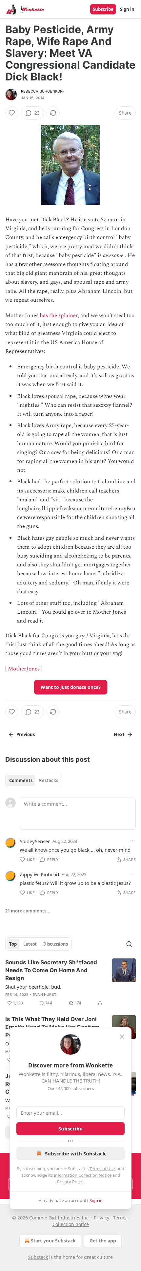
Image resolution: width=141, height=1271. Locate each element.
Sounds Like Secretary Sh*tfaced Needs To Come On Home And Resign (51, 970)
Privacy (101, 1218)
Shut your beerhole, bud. (33, 986)
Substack (38, 1257)
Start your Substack (53, 1241)
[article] (70, 982)
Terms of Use (102, 1169)
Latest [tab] (30, 944)
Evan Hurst (44, 994)
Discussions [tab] (55, 944)
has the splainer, (59, 315)
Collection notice (70, 1224)
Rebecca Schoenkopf (43, 91)
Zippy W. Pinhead (39, 874)
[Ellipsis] (132, 841)
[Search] (129, 944)
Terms (120, 1218)
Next (119, 734)
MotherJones (24, 669)
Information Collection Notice (82, 1175)
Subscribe (103, 9)
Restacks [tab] (48, 780)
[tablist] (33, 780)
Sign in (127, 9)
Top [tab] (13, 944)
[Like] (11, 113)
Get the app (103, 1241)
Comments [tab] (20, 780)
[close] (122, 1036)
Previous (25, 734)
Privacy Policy (70, 1182)
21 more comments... (27, 911)
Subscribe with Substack (75, 1153)
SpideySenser (35, 841)
